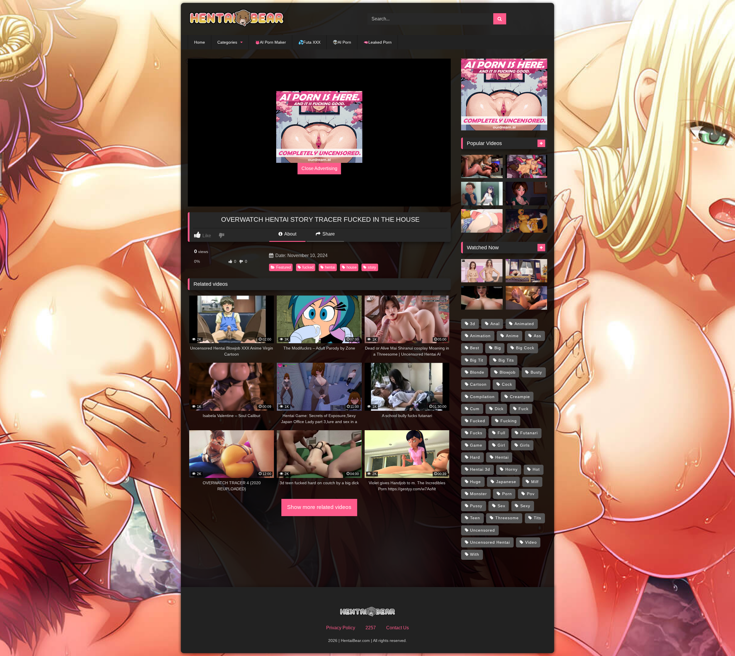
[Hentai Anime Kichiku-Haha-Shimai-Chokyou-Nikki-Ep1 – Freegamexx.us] (482, 221)
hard (475, 457)
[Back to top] (717, 639)
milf (535, 481)
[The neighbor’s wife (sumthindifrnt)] (526, 271)
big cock (525, 348)
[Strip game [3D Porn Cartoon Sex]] (482, 271)
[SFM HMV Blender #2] (526, 298)
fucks (476, 433)
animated (524, 323)
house (352, 267)
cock (507, 384)
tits (537, 518)
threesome (507, 518)
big (497, 348)
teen (475, 518)
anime (512, 335)
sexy (525, 505)
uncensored (482, 530)
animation (480, 335)
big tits (506, 360)
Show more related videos (319, 507)
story (372, 267)
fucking (508, 420)
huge (475, 481)
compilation (482, 396)
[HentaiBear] (236, 18)
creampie (520, 396)
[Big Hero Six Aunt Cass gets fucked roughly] (482, 166)
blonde (477, 372)
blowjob (508, 372)
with (474, 554)
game (476, 445)
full (501, 433)
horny (511, 469)
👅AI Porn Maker (270, 42)
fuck (524, 408)
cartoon (478, 384)
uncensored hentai (490, 542)
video (531, 542)
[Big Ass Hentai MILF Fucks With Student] (482, 193)
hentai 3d (480, 469)
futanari (529, 433)
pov (531, 493)
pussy (476, 505)
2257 (370, 627)
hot (536, 469)
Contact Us (397, 627)
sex (501, 505)
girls (525, 445)
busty (536, 372)
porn (507, 493)
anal (495, 323)
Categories (227, 42)
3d (472, 323)
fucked (308, 267)
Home (199, 42)
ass (537, 335)
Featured (283, 267)
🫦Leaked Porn (377, 42)
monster (478, 493)
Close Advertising (319, 168)
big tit (476, 360)
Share (328, 233)
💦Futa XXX (309, 42)
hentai (330, 267)
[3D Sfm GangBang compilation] (526, 166)
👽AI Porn (342, 42)
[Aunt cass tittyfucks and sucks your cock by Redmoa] (526, 193)
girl (501, 445)
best (474, 348)
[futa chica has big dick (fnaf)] (526, 221)
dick (499, 408)
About (289, 233)
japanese (506, 481)
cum (474, 408)
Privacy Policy (340, 627)
